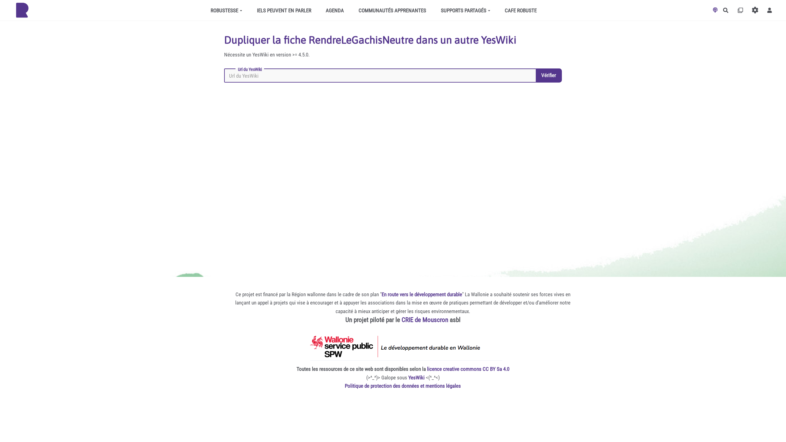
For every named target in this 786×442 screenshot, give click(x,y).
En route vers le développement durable (422, 294)
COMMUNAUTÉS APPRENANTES (392, 10)
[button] (769, 10)
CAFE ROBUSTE (521, 10)
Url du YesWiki (250, 69)
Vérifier (548, 75)
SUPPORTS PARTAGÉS (463, 10)
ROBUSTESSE (224, 10)
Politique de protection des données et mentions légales (403, 386)
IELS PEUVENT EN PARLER (284, 10)
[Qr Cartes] (740, 10)
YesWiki (416, 377)
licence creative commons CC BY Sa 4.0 (468, 369)
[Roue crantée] (755, 10)
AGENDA (335, 10)
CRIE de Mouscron (425, 320)
